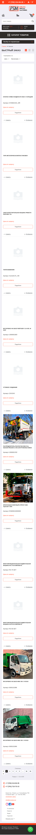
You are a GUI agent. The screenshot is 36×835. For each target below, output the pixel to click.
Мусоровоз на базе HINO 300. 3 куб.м (15, 740)
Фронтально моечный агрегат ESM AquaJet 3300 (15, 505)
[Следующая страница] (3, 773)
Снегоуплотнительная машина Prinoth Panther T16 (17, 213)
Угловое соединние (10, 387)
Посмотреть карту (11, 796)
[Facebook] (10, 804)
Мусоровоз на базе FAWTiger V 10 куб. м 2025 (17, 329)
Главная (4, 46)
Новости (9, 811)
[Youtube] (13, 804)
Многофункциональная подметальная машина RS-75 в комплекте (17, 564)
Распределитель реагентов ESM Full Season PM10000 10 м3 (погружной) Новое (17, 447)
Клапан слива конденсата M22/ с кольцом (18, 97)
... (22, 771)
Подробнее (18, 112)
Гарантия (9, 816)
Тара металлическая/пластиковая (15, 155)
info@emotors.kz (11, 800)
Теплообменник (9, 269)
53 (30, 771)
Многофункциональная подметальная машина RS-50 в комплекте (17, 623)
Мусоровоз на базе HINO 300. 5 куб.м (15, 681)
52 (26, 771)
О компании (10, 808)
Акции (8, 813)
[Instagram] (7, 804)
